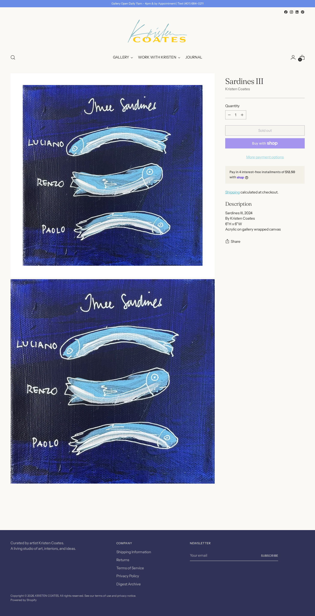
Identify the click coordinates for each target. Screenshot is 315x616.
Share (235, 241)
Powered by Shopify (23, 600)
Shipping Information (133, 552)
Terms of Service (130, 568)
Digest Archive (128, 584)
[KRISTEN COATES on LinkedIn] (297, 12)
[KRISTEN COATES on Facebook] (286, 12)
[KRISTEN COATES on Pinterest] (302, 12)
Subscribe (269, 555)
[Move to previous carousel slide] (291, 515)
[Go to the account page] (293, 57)
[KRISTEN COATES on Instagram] (291, 12)
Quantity (232, 106)
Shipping (232, 192)
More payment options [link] (265, 157)
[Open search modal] (13, 57)
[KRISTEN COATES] (157, 32)
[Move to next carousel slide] (301, 515)
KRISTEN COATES (46, 595)
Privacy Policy (127, 576)
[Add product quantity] (242, 115)
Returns (122, 560)
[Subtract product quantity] (229, 115)
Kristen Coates (237, 89)
